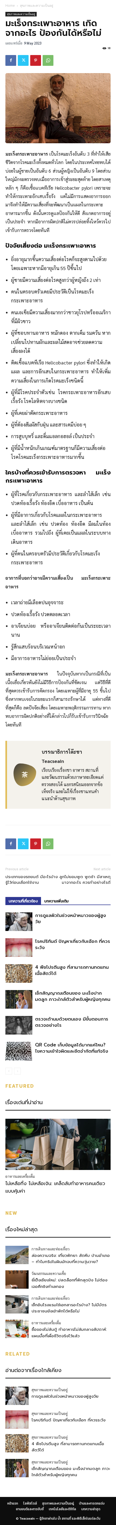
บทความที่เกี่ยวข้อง (23, 901)
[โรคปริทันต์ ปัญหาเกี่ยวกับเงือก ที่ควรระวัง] (18, 947)
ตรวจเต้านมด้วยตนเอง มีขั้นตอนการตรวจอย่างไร (71, 1022)
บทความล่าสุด (90, 1509)
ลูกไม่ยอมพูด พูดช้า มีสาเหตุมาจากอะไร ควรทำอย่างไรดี (85, 879)
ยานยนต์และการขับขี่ (30, 1509)
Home (10, 5)
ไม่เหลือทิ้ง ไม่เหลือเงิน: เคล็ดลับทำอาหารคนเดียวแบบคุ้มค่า (55, 1187)
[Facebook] (10, 60)
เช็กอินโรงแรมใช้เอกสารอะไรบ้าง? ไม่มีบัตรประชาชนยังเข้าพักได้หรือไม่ (69, 1308)
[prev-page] (8, 1071)
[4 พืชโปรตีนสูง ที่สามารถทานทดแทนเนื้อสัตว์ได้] (18, 973)
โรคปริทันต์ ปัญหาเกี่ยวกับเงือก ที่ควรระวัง (72, 944)
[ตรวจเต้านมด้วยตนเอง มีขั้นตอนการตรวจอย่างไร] (18, 1025)
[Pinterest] (35, 60)
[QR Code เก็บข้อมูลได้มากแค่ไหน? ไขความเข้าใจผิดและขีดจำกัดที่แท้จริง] (18, 1051)
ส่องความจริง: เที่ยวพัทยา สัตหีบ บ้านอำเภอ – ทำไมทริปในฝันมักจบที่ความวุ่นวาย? (71, 1259)
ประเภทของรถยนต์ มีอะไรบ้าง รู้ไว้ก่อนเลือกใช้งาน (31, 879)
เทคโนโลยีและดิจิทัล (62, 1509)
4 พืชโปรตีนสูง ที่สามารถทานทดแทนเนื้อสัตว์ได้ (72, 970)
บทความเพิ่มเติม (56, 901)
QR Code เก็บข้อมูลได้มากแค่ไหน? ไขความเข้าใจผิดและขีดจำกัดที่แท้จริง (71, 1048)
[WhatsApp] (48, 60)
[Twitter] (23, 60)
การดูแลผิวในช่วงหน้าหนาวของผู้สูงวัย (70, 918)
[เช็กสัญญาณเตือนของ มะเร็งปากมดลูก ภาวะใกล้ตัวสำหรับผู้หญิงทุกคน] (18, 999)
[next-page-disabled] (17, 1071)
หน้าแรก (12, 1503)
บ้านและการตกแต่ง (92, 1503)
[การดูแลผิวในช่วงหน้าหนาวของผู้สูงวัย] (18, 921)
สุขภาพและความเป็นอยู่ (36, 5)
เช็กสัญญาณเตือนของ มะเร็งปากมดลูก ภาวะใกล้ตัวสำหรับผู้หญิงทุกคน (72, 996)
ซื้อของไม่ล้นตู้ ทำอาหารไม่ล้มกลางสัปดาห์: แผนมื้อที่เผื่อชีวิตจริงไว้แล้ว (69, 1332)
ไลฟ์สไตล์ (30, 1503)
